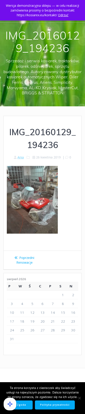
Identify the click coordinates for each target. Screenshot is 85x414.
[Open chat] (10, 404)
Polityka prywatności (55, 404)
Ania (20, 157)
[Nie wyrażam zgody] (79, 398)
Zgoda (21, 404)
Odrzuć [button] (63, 15)
